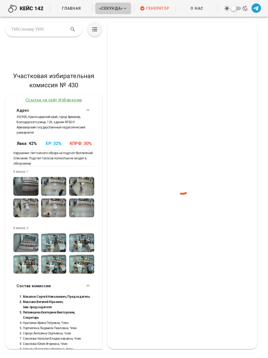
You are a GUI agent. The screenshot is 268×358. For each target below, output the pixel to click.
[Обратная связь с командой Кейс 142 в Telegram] (256, 8)
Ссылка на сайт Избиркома (54, 100)
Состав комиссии (33, 286)
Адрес (22, 110)
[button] (113, 8)
